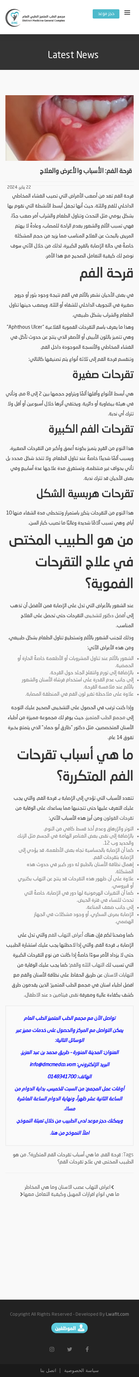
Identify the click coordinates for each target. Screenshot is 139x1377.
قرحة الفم (111, 1154)
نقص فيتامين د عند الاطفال (52, 995)
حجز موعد (106, 14)
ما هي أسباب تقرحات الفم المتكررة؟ (64, 1154)
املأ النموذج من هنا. (69, 1133)
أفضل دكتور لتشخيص (105, 615)
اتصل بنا (48, 1370)
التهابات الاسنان (119, 975)
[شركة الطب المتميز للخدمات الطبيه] (35, 19)
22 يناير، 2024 (19, 187)
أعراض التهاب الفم (65, 935)
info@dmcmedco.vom (53, 1064)
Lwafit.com (117, 1314)
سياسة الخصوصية (81, 1370)
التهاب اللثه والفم (87, 965)
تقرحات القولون (118, 818)
